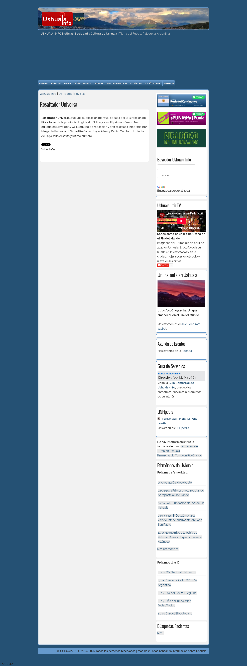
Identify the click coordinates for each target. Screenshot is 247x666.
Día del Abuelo (175, 482)
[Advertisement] (123, 59)
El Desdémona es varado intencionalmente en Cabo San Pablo (180, 520)
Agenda (67, 83)
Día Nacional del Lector (177, 572)
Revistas (79, 93)
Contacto (169, 83)
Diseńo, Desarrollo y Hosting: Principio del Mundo (70, 659)
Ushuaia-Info (48, 93)
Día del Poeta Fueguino (177, 593)
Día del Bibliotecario (175, 613)
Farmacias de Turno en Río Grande (179, 455)
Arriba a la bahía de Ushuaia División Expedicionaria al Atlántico (180, 537)
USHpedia (98, 83)
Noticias (43, 83)
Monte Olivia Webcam (117, 83)
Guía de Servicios (82, 83)
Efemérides (136, 83)
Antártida (56, 83)
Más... (160, 633)
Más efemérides (168, 549)
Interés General (153, 83)
